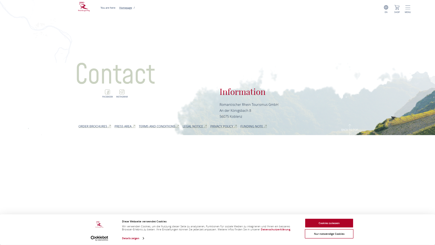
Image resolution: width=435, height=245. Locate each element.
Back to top (349, 130)
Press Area (123, 126)
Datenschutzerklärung (275, 229)
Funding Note (252, 126)
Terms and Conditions (157, 126)
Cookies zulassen (329, 223)
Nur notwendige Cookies (329, 233)
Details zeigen (130, 238)
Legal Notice (193, 126)
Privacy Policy (222, 126)
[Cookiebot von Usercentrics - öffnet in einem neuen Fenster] (99, 238)
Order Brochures (93, 126)
